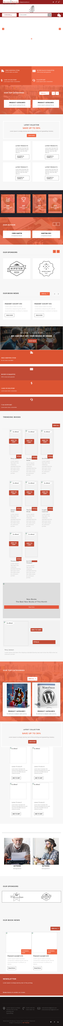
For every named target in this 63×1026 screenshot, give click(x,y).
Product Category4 (17, 102)
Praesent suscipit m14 (15, 956)
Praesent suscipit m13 (41, 956)
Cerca (49, 14)
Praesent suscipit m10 (43, 304)
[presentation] (53, 93)
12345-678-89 (30, 1008)
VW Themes (25, 1022)
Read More (9, 315)
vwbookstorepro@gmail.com (50, 1009)
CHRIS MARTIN (17, 233)
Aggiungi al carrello (20, 157)
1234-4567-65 (30, 1009)
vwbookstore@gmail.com (49, 1008)
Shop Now (31, 35)
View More (31, 135)
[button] (3, 29)
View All (43, 93)
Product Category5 (46, 102)
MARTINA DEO (46, 233)
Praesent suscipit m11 (13, 304)
